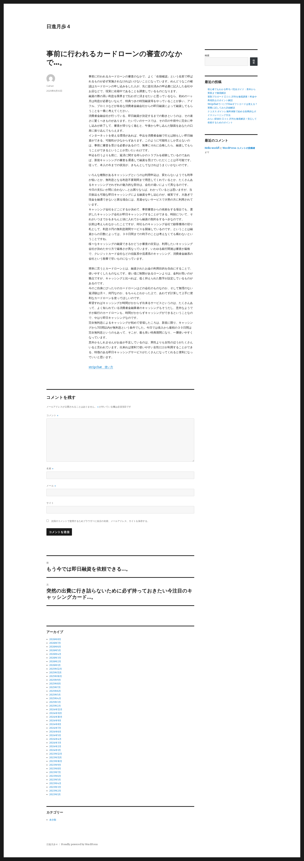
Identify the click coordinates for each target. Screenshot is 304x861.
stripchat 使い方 (101, 367)
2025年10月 (55, 676)
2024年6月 (55, 731)
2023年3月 (55, 787)
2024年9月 (55, 720)
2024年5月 (55, 735)
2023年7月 (55, 772)
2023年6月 (55, 775)
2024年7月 (55, 727)
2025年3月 (55, 702)
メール (51, 485)
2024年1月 (55, 750)
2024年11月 (55, 713)
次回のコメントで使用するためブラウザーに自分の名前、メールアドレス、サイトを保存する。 (100, 521)
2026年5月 (55, 650)
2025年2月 (55, 705)
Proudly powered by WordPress (79, 844)
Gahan (50, 85)
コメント (52, 415)
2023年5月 (55, 779)
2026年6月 (55, 646)
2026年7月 (55, 642)
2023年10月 (55, 761)
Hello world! (212, 148)
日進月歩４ (58, 26)
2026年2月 (55, 661)
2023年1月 (55, 794)
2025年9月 (55, 679)
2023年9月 (55, 764)
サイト (50, 502)
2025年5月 (55, 694)
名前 (49, 468)
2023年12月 (55, 753)
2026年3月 (55, 657)
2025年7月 (55, 687)
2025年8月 (55, 683)
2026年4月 (55, 654)
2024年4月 (55, 739)
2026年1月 (55, 665)
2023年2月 (55, 790)
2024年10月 (55, 716)
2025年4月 (55, 698)
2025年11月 (55, 672)
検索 (207, 55)
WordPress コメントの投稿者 (239, 148)
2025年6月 (55, 691)
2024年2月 (55, 746)
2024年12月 (55, 709)
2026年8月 (55, 639)
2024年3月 (55, 742)
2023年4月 (55, 783)
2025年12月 (55, 668)
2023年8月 (55, 768)
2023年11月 (55, 757)
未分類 (52, 819)
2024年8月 (55, 724)
